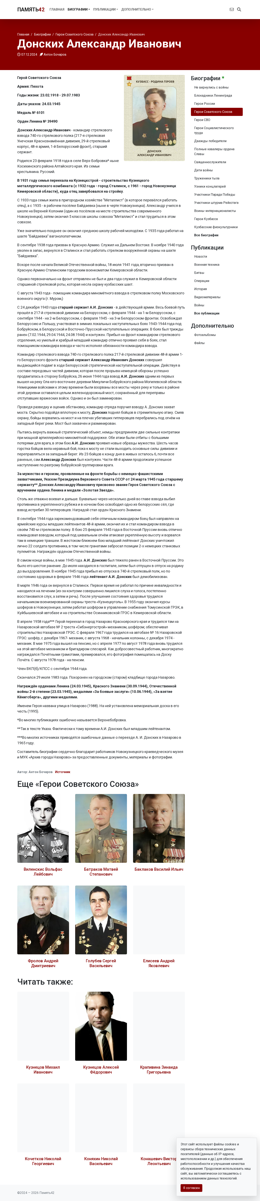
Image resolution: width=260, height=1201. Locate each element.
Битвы (199, 273)
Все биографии (206, 235)
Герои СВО (202, 120)
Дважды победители (210, 141)
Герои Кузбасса (206, 219)
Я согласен (191, 1188)
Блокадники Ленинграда (213, 95)
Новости (200, 256)
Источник (62, 772)
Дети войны (203, 170)
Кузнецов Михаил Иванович (43, 1070)
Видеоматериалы (207, 297)
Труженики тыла (206, 178)
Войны (199, 305)
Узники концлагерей (210, 186)
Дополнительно (136, 9)
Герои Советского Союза (213, 112)
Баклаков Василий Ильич (159, 869)
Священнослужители (210, 162)
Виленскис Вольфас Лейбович (43, 872)
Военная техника (206, 265)
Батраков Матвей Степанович (101, 872)
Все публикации (206, 313)
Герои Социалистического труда (214, 130)
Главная (57, 9)
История (200, 289)
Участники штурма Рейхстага (216, 203)
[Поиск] (239, 9)
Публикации (104, 9)
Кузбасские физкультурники (216, 227)
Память (31, 9)
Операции (201, 281)
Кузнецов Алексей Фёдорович (101, 1070)
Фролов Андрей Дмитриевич (43, 963)
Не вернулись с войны (211, 87)
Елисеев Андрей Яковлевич (158, 963)
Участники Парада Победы (214, 195)
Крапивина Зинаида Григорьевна (159, 1070)
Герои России (204, 104)
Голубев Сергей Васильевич (101, 963)
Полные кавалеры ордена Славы (214, 151)
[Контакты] (231, 9)
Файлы (199, 343)
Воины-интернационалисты (215, 211)
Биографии (78, 9)
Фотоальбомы (205, 335)
